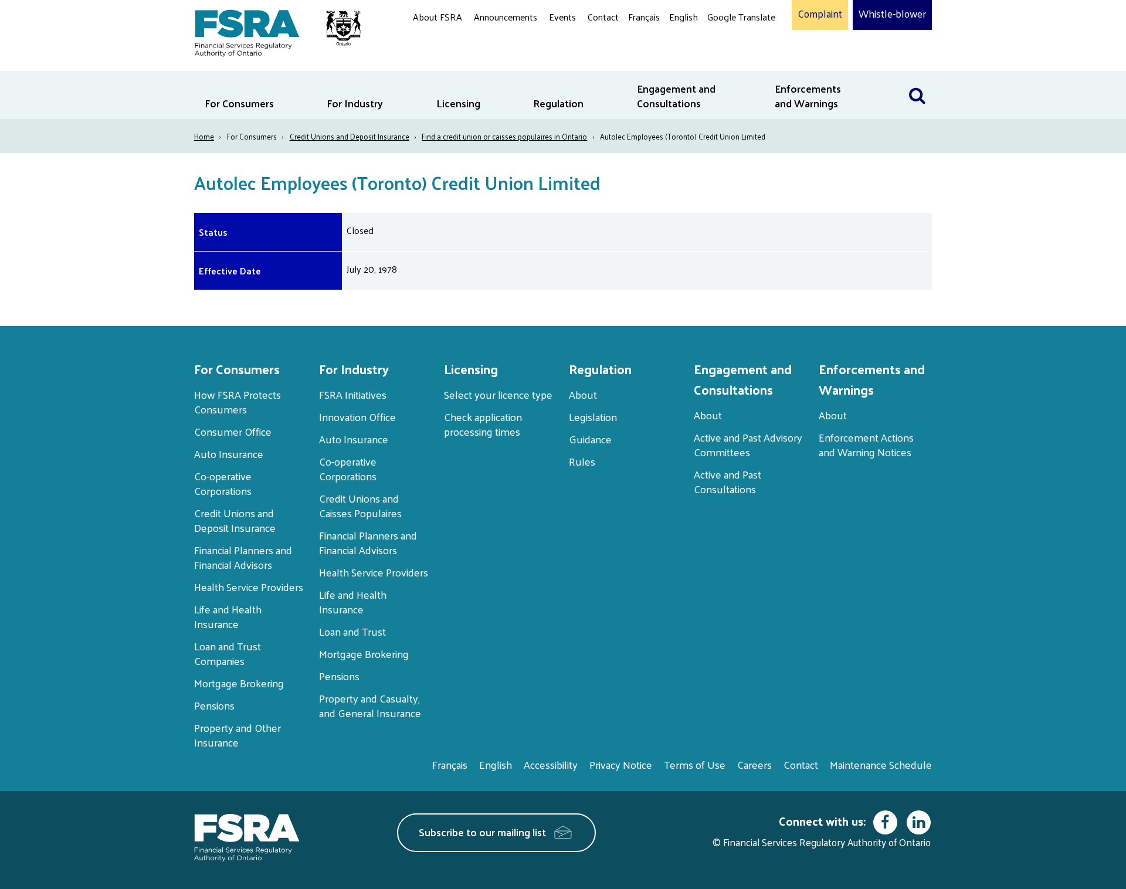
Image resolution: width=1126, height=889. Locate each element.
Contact (603, 16)
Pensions (214, 705)
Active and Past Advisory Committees (748, 444)
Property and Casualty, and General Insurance (370, 705)
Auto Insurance (228, 453)
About (583, 394)
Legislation (593, 416)
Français (644, 16)
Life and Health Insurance (228, 616)
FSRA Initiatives (352, 394)
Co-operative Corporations (223, 483)
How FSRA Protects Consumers (237, 401)
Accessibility (551, 764)
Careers (754, 764)
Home (204, 136)
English (683, 16)
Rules (582, 461)
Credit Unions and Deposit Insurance (349, 136)
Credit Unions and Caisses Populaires (360, 505)
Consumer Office (233, 431)
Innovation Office (357, 416)
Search (917, 78)
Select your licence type (498, 394)
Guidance (590, 439)
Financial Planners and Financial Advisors (243, 557)
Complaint (820, 14)
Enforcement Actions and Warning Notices (866, 444)
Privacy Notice (620, 764)
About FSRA (437, 16)
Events (562, 16)
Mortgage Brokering (239, 683)
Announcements (505, 16)
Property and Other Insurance (237, 734)
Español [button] (726, 61)
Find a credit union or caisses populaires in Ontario (504, 136)
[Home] (271, 31)
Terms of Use (694, 764)
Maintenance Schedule (881, 764)
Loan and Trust (352, 631)
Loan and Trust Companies (227, 653)
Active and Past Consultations (727, 481)
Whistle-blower (892, 14)
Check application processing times (483, 424)
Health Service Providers (248, 586)
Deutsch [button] (726, 44)
